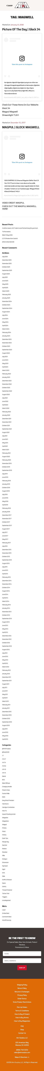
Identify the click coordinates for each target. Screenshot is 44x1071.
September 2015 (7, 560)
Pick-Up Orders (22, 1007)
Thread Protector (7, 890)
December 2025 (6, 260)
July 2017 (4, 532)
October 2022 (6, 387)
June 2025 (5, 280)
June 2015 (5, 570)
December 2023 (6, 339)
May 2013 (5, 629)
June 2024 (5, 318)
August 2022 (6, 394)
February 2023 (6, 374)
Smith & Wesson (7, 879)
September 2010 (7, 722)
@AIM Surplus (6, 748)
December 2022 (6, 380)
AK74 (4, 762)
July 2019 (4, 473)
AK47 (4, 759)
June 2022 (5, 401)
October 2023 (6, 346)
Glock (3, 797)
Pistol (3, 831)
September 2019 (7, 470)
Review (4, 848)
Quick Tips (5, 838)
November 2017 (6, 518)
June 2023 (5, 360)
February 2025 (6, 294)
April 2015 (5, 573)
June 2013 (5, 625)
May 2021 (5, 442)
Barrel (4, 776)
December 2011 (6, 677)
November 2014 (7, 584)
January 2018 (6, 511)
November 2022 (7, 384)
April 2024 (5, 325)
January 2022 (6, 415)
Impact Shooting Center (8, 814)
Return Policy (22, 988)
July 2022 (5, 398)
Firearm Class (6, 790)
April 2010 (5, 739)
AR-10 (4, 769)
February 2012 (6, 670)
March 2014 (5, 601)
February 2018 (6, 508)
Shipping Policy (22, 984)
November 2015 (6, 553)
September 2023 (7, 349)
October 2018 (6, 487)
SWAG (4, 886)
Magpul (16, 195)
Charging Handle (7, 786)
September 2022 (7, 391)
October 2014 (6, 587)
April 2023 (5, 367)
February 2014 (6, 604)
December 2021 (6, 418)
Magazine (5, 817)
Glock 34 (6, 108)
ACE (15, 97)
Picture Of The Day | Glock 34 (21, 29)
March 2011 (5, 701)
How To (4, 810)
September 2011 (7, 680)
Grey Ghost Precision (8, 800)
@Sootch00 (5, 752)
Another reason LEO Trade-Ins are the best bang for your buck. (20, 228)
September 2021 (7, 429)
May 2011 (5, 694)
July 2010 (4, 729)
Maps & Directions (21, 1057)
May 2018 (5, 501)
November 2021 (6, 422)
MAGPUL (20, 202)
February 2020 (6, 460)
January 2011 (6, 708)
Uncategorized (6, 900)
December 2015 (6, 549)
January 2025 (6, 298)
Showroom (5, 862)
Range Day (5, 841)
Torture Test (5, 893)
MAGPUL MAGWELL (27, 206)
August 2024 (6, 311)
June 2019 (5, 477)
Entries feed (5, 913)
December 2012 (6, 635)
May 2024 (5, 322)
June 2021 (5, 439)
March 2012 (5, 667)
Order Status (22, 998)
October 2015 (6, 556)
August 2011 (5, 684)
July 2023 (5, 356)
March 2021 (5, 449)
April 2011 (5, 698)
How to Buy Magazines (22, 1021)
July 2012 (4, 653)
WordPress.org (6, 920)
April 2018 (5, 505)
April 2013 (5, 632)
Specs (4, 883)
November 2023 (7, 342)
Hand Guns (5, 804)
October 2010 (6, 718)
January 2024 (6, 336)
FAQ (22, 1026)
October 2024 (6, 305)
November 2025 (7, 263)
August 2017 (6, 529)
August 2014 (6, 591)
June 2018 (5, 498)
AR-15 (4, 773)
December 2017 (6, 515)
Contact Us (22, 1033)
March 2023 (5, 370)
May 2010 (5, 735)
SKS (3, 872)
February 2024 (6, 332)
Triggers (4, 897)
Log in (4, 910)
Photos (4, 828)
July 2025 (5, 277)
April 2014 (5, 598)
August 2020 (6, 456)
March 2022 (5, 408)
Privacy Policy (22, 995)
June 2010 (5, 732)
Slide (3, 876)
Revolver (4, 852)
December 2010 (6, 711)
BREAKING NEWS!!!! (8, 242)
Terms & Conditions (22, 1010)
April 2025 (5, 287)
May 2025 (5, 284)
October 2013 (6, 615)
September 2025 (7, 270)
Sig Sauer (5, 866)
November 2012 (6, 639)
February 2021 (6, 453)
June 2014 (5, 594)
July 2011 (4, 687)
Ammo (4, 766)
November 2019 (6, 463)
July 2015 (4, 567)
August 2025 (6, 274)
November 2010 (6, 715)
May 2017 (5, 539)
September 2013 (7, 618)
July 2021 (4, 436)
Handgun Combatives (8, 807)
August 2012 (6, 649)
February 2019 (6, 480)
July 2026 (5, 256)
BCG (3, 779)
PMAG (4, 835)
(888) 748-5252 (22, 1049)
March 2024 (5, 329)
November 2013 (6, 611)
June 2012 (5, 656)
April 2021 (5, 446)
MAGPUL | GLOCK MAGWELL (20, 127)
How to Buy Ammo (22, 1017)
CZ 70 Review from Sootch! (10, 238)
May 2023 (5, 363)
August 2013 (6, 622)
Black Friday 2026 (7, 235)
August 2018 (6, 491)
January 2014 (6, 608)
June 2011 (5, 691)
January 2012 (6, 673)
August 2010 (6, 725)
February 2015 (6, 577)
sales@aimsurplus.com (22, 1052)
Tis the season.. (6, 231)
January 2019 (6, 484)
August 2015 (6, 563)
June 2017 (5, 536)
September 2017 (7, 525)
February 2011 (6, 704)
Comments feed (6, 916)
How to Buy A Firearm (22, 1014)
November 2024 (7, 301)
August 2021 (6, 432)
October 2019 (6, 467)
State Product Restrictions (22, 1002)
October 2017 (6, 522)
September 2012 (7, 646)
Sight (3, 869)
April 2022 (5, 405)
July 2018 (4, 494)
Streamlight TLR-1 (10, 115)
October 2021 (6, 425)
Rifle (3, 855)
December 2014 (6, 580)
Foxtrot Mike (5, 793)
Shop (22, 1029)
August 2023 (6, 353)
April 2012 (5, 663)
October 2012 (6, 642)
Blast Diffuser (6, 783)
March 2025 (5, 291)
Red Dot (4, 845)
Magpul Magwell (10, 111)
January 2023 (6, 377)
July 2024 (5, 315)
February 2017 (6, 542)
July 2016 (4, 546)
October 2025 (6, 267)
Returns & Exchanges (22, 991)
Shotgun (4, 859)
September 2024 (7, 308)
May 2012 (5, 660)
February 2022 (6, 411)
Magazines (5, 821)
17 (3, 755)
